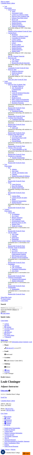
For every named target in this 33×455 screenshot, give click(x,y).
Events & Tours (27, 31)
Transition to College (14, 109)
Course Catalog (16, 39)
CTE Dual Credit (17, 136)
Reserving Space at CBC (19, 222)
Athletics (14, 169)
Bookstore (15, 34)
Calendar (14, 174)
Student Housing (16, 23)
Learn (6, 81)
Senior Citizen (12, 126)
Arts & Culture (12, 232)
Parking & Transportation (19, 201)
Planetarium (15, 239)
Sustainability (12, 287)
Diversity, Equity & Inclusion (16, 247)
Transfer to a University (15, 156)
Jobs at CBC (15, 74)
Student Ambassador (18, 281)
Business (14, 91)
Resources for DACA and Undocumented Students (19, 253)
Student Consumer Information (13, 433)
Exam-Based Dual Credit (19, 138)
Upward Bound (16, 141)
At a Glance (15, 216)
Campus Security (9, 434)
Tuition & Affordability (18, 26)
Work (9, 182)
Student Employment (18, 46)
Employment (12, 428)
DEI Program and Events (19, 256)
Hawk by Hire (12, 69)
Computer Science (17, 94)
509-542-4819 (10, 410)
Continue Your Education (15, 118)
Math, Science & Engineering (20, 99)
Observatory (15, 237)
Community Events (13, 68)
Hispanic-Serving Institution (20, 257)
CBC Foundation (17, 267)
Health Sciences (16, 98)
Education (15, 96)
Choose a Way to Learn (15, 148)
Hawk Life (15, 19)
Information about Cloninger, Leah (22, 342)
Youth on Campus (17, 226)
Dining (14, 199)
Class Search (10, 328)
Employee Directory (17, 71)
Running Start (16, 139)
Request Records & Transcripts (21, 63)
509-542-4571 (10, 348)
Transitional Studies (17, 111)
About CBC (11, 212)
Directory (9, 332)
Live (5, 164)
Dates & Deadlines (17, 41)
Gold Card (15, 128)
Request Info (11, 108)
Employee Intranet (17, 73)
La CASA (15, 251)
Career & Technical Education (20, 93)
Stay (9, 194)
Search (3, 308)
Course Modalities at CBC (19, 149)
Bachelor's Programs (18, 103)
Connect (6, 209)
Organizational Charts (18, 221)
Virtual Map (4, 297)
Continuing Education (18, 119)
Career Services (16, 184)
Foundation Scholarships (19, 269)
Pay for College (16, 44)
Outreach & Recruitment (19, 21)
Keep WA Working (17, 186)
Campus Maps (16, 196)
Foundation (11, 264)
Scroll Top (4, 397)
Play (9, 167)
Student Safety (16, 51)
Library (14, 43)
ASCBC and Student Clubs (20, 172)
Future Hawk (12, 9)
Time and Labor (12, 79)
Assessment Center (17, 13)
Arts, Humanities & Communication (17, 88)
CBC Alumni (15, 59)
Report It (8, 337)
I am (5, 6)
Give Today (15, 61)
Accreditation (16, 214)
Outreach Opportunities (15, 277)
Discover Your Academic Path (20, 16)
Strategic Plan (16, 224)
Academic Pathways (18, 86)
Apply (13, 11)
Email (8, 330)
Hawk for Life (12, 58)
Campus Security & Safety (19, 197)
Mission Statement (17, 217)
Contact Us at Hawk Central (20, 14)
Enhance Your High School (20, 18)
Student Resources (17, 24)
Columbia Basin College (8, 3)
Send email (9, 354)
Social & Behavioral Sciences (20, 101)
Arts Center (15, 171)
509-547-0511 (9, 408)
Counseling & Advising (18, 38)
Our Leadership (16, 219)
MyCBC (10, 56)
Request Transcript (18, 56)
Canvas (6, 323)
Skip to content (5, 1)
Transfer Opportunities (18, 158)
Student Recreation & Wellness (21, 176)
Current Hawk (12, 33)
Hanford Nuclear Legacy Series (21, 241)
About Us (14, 249)
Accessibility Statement (11, 436)
